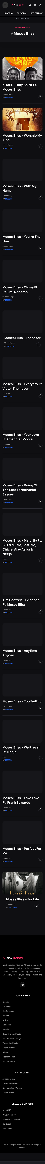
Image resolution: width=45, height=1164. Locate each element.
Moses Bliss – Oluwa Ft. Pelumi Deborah (20, 289)
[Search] (30, 5)
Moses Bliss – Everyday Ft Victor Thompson (22, 386)
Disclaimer (7, 1128)
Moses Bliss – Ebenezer (22, 338)
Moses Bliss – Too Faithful (22, 701)
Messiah (9, 98)
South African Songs (11, 1038)
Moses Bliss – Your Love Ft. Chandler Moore (20, 436)
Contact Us (7, 1124)
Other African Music (11, 1034)
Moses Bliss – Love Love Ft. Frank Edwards (20, 800)
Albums (5, 1015)
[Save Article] (40, 96)
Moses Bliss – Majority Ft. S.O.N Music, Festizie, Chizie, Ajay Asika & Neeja (22, 547)
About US (6, 1110)
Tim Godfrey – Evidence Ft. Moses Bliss (21, 602)
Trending (6, 1006)
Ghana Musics (8, 1047)
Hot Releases (8, 1011)
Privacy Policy (9, 1115)
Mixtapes (6, 1025)
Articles (6, 1020)
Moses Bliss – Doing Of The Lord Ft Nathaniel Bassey (19, 489)
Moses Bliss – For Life (22, 899)
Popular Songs (9, 1061)
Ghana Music (8, 1092)
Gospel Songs (8, 1057)
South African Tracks (12, 1088)
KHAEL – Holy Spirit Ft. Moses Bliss (19, 87)
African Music (8, 1079)
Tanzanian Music (10, 1043)
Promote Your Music (11, 1119)
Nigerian (6, 1002)
